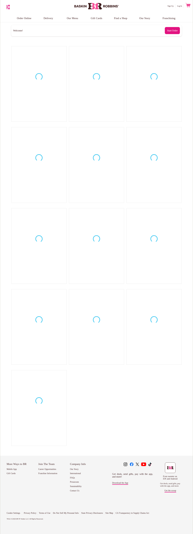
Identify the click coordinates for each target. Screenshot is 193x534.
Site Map (109, 513)
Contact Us (74, 491)
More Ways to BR (17, 464)
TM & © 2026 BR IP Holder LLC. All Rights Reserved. (25, 519)
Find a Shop (120, 18)
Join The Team (46, 464)
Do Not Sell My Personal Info (66, 513)
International (75, 473)
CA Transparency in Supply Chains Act (132, 513)
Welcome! (18, 30)
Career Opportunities (47, 469)
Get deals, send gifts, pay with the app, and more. (170, 484)
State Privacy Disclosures (92, 513)
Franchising (169, 18)
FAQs (72, 478)
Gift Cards (96, 18)
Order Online (24, 18)
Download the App (120, 483)
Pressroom (74, 482)
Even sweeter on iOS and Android (170, 477)
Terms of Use (44, 513)
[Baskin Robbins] (96, 8)
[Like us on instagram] (125, 464)
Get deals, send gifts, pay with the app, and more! (132, 475)
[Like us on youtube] (143, 464)
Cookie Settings (13, 513)
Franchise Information (47, 473)
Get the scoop (170, 490)
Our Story (144, 18)
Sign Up (171, 6)
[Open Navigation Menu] (8, 7)
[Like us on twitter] (138, 464)
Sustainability (76, 486)
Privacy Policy (30, 513)
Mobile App (12, 469)
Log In (179, 6)
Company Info (78, 464)
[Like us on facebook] (131, 464)
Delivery (48, 18)
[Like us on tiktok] (149, 464)
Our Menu (72, 18)
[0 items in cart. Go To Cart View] (188, 6)
